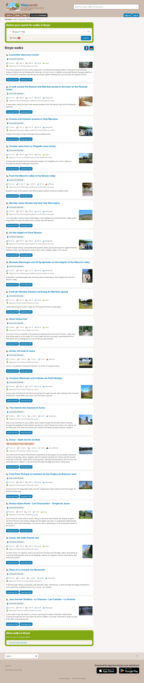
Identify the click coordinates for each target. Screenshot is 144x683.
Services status (64, 678)
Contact (8, 666)
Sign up (127, 15)
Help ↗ (25, 15)
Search (86, 38)
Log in (135, 15)
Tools (8, 15)
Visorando (8, 19)
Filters (16, 38)
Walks (17, 15)
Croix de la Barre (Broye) (18, 642)
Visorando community (13, 670)
